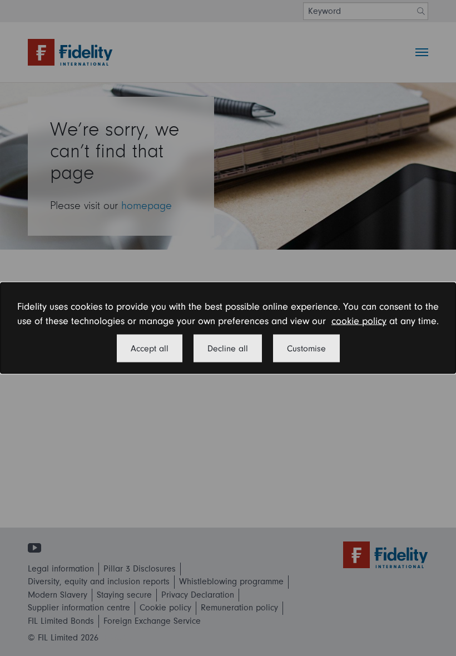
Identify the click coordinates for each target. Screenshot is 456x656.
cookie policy (358, 321)
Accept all (149, 348)
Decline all (227, 348)
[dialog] (228, 328)
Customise (306, 348)
